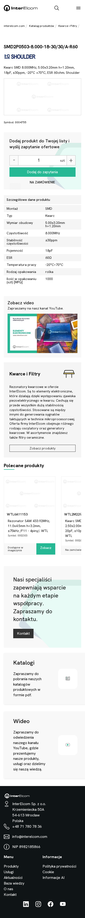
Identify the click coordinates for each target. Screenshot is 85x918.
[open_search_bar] (57, 8)
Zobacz (45, 548)
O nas (8, 888)
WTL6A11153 (17, 514)
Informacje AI (53, 877)
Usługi (9, 871)
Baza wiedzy (14, 883)
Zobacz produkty (42, 448)
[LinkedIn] (26, 905)
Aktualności (13, 877)
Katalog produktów (41, 26)
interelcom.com (14, 26)
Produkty (11, 866)
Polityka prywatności (59, 866)
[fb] (50, 905)
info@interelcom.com (29, 836)
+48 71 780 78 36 (27, 826)
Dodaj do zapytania (42, 171)
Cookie (48, 871)
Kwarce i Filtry (67, 26)
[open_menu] (78, 8)
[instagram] (38, 905)
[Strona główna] (21, 10)
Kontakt (23, 633)
